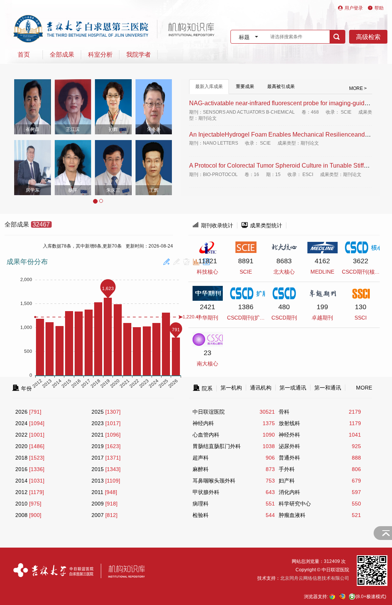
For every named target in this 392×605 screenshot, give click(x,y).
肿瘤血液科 (292, 515)
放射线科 (289, 423)
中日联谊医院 (209, 412)
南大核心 (207, 363)
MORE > (358, 88)
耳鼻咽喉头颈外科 (214, 481)
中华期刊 (207, 318)
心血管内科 (206, 435)
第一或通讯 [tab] (292, 388)
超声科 (201, 458)
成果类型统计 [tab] (261, 225)
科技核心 (207, 272)
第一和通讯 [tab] (327, 388)
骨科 (284, 412)
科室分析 (100, 54)
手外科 (287, 469)
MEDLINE (322, 272)
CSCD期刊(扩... (246, 318)
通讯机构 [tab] (260, 388)
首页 (24, 54)
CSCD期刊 (284, 318)
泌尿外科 (289, 446)
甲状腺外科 (206, 492)
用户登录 (354, 8)
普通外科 (289, 458)
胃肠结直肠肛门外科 (217, 446)
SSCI (360, 318)
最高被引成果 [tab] (281, 86)
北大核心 (284, 272)
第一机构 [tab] (231, 388)
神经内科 (203, 423)
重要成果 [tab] (245, 86)
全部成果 (62, 54)
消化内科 (289, 492)
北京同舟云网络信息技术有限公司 (314, 578)
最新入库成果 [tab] (209, 86)
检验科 (201, 515)
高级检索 (368, 37)
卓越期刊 (322, 318)
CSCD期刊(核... (360, 272)
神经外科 (289, 435)
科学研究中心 (295, 504)
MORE (364, 388)
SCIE (246, 272)
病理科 (201, 504)
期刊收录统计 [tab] (212, 225)
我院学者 (138, 54)
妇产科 (287, 481)
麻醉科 (201, 469)
